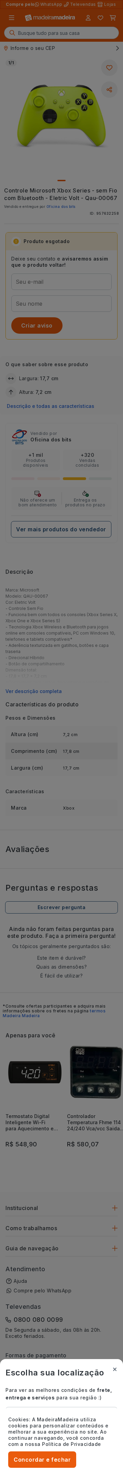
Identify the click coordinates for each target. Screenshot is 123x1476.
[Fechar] (115, 1369)
